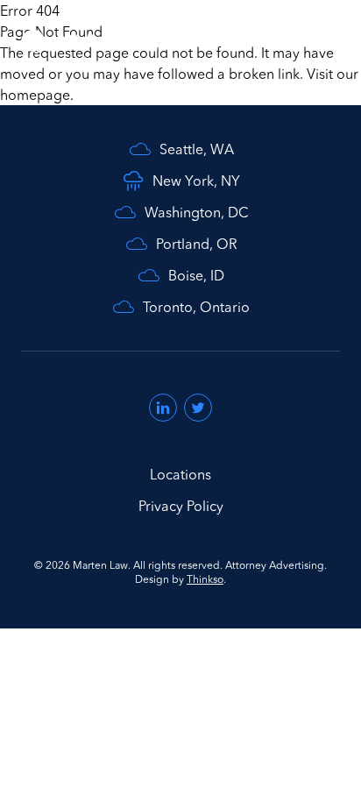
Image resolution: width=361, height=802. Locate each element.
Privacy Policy (180, 506)
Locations (180, 474)
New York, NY (196, 180)
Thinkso (205, 579)
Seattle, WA (196, 149)
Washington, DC (197, 212)
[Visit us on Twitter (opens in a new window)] (198, 408)
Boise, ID (196, 275)
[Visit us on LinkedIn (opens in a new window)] (163, 408)
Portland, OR (196, 243)
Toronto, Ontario (196, 307)
